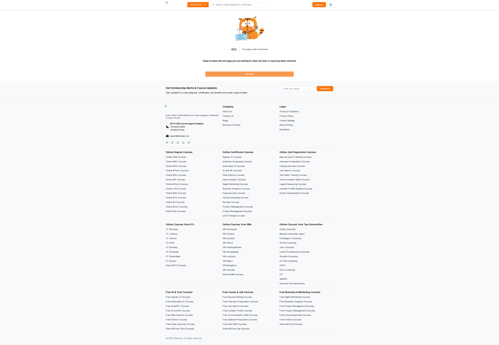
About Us (227, 111)
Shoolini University (289, 256)
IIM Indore (228, 242)
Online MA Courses (175, 179)
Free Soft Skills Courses (234, 324)
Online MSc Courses (176, 175)
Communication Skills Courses (294, 179)
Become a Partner (232, 125)
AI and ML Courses (232, 170)
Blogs (225, 120)
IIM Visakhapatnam (232, 247)
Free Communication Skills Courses (240, 315)
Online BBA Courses (176, 193)
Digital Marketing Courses (235, 184)
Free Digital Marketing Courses (295, 297)
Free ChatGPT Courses (177, 306)
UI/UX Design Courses (234, 215)
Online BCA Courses (176, 197)
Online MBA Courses (176, 161)
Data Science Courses (233, 175)
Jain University (287, 247)
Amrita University (288, 242)
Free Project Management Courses (297, 306)
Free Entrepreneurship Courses (295, 315)
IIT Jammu (171, 238)
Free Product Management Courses (297, 310)
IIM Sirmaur (228, 234)
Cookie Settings (287, 120)
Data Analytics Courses (234, 179)
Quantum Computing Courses (237, 161)
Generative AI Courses (234, 166)
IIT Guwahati (172, 252)
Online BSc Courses (176, 211)
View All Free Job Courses (236, 328)
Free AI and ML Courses (178, 310)
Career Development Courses (294, 193)
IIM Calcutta (229, 270)
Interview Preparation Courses (295, 161)
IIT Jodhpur (172, 234)
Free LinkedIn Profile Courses (237, 310)
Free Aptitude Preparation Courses (240, 319)
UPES (282, 265)
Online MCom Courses (177, 184)
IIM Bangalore (230, 265)
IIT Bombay (171, 247)
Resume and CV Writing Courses (295, 157)
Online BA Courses (175, 202)
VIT (281, 274)
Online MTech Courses (177, 170)
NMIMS (283, 279)
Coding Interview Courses (292, 166)
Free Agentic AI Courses (178, 297)
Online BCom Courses (177, 206)
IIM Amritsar (229, 238)
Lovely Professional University (295, 252)
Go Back (249, 74)
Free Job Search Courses (235, 306)
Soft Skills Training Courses (293, 175)
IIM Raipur (228, 261)
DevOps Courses (231, 202)
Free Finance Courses (290, 319)
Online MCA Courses (176, 166)
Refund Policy (286, 125)
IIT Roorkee (172, 229)
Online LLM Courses (176, 188)
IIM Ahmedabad (230, 252)
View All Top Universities (292, 283)
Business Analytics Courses (236, 188)
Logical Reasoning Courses (293, 184)
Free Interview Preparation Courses (240, 301)
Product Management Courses (238, 206)
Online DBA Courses (176, 157)
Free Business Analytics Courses (296, 301)
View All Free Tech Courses (180, 328)
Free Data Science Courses (179, 315)
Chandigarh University (290, 238)
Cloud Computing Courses (235, 197)
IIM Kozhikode (230, 229)
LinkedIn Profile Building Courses (296, 188)
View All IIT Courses (176, 265)
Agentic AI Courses (232, 157)
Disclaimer (285, 129)
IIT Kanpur (171, 261)
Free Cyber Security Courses (180, 324)
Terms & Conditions (289, 111)
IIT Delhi (170, 242)
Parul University (287, 270)
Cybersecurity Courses (234, 193)
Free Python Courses (176, 319)
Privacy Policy (287, 116)
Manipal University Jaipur (292, 234)
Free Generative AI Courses (179, 301)
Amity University (288, 229)
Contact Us (228, 116)
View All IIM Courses (233, 274)
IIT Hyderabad (173, 256)
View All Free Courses (291, 324)
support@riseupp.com (179, 136)
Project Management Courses (237, 211)
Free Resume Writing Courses (237, 297)
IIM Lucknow (229, 256)
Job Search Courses (290, 170)
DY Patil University (289, 261)
